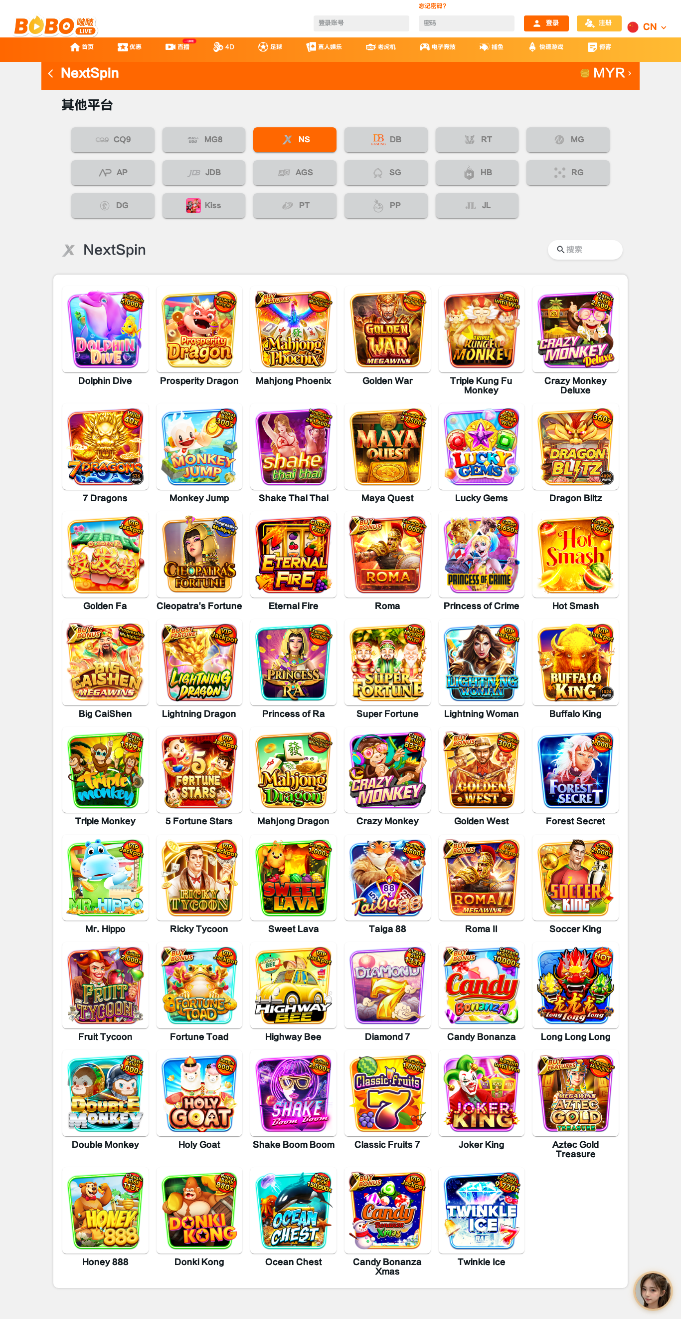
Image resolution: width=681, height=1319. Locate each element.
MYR (609, 73)
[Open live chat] (653, 1291)
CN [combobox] (650, 26)
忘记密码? (432, 5)
